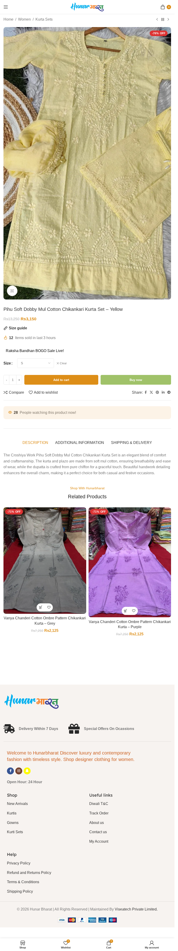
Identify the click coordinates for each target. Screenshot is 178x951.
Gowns (13, 823)
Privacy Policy (18, 863)
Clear (63, 363)
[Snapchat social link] (27, 770)
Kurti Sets (15, 832)
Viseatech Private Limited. (136, 909)
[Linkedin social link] (163, 392)
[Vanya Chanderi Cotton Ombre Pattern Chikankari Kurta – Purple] (130, 562)
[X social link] (151, 392)
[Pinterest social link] (157, 392)
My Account (98, 841)
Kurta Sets (44, 19)
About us (96, 823)
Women (24, 19)
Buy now (136, 380)
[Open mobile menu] (5, 7)
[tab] (35, 443)
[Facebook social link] (145, 392)
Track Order (98, 813)
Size (7, 363)
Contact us (98, 832)
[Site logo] (87, 7)
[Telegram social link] (169, 392)
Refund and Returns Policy (29, 873)
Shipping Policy (20, 891)
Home (8, 19)
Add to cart (61, 380)
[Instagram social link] (18, 770)
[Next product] (168, 19)
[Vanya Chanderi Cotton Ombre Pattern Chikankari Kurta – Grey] (44, 560)
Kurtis (11, 813)
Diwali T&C (98, 804)
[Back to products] (162, 19)
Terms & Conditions (23, 882)
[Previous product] (157, 19)
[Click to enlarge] (12, 291)
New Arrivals (17, 804)
